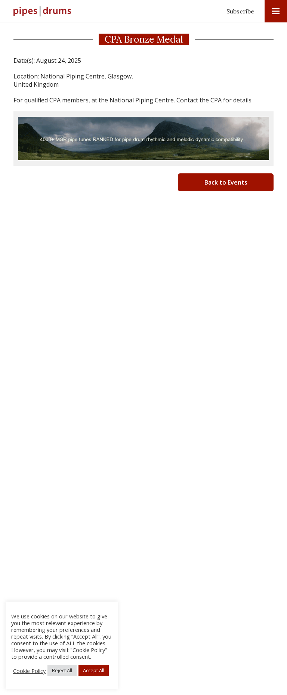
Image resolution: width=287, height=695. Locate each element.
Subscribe (240, 11)
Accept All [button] (93, 670)
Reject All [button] (62, 670)
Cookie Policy (29, 670)
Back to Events (225, 182)
